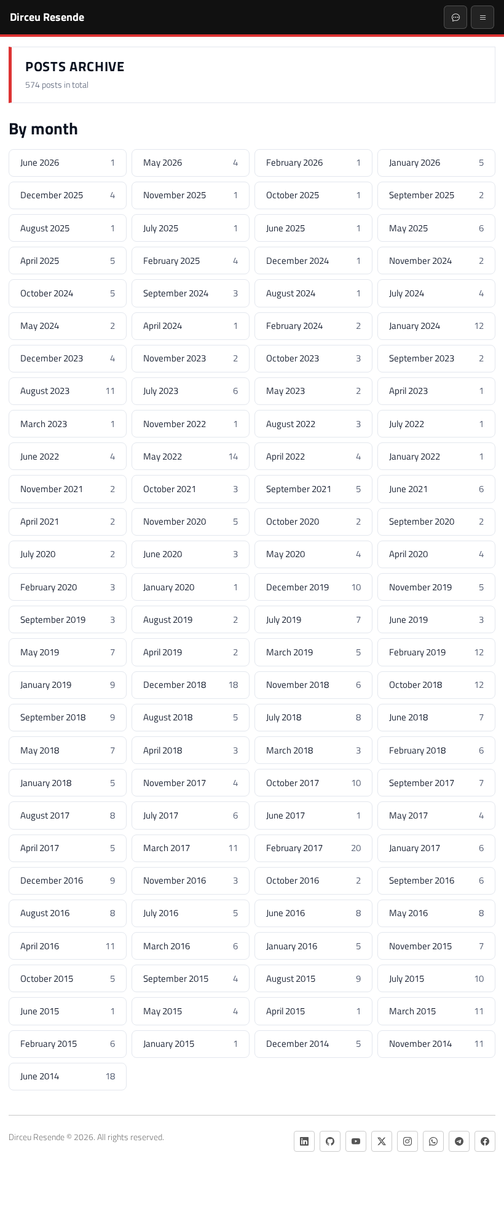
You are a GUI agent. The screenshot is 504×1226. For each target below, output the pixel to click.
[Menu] (482, 17)
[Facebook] (484, 1141)
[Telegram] (459, 1141)
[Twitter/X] (381, 1141)
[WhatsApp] (433, 1141)
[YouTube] (355, 1141)
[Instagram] (407, 1141)
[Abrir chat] (455, 17)
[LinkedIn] (304, 1141)
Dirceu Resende (47, 16)
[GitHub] (330, 1141)
